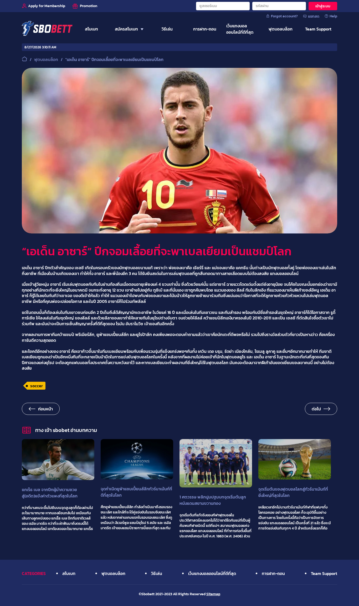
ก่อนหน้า (45, 409)
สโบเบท (68, 573)
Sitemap (213, 594)
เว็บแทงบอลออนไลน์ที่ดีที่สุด (212, 573)
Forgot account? (284, 16)
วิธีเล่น (156, 573)
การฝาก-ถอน (273, 573)
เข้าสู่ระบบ (322, 6)
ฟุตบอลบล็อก (113, 573)
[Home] (47, 29)
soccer (36, 386)
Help (333, 16)
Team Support (324, 573)
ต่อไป (316, 409)
